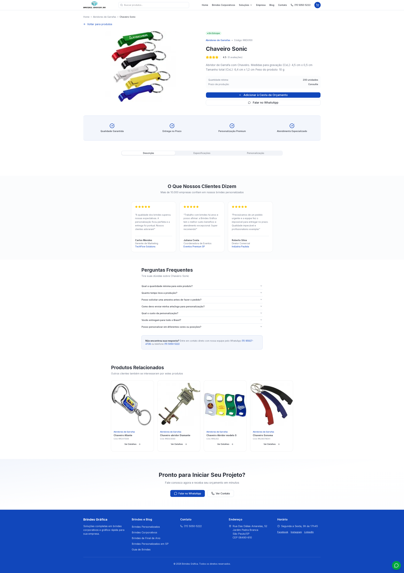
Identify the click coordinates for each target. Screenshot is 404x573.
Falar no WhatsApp (265, 102)
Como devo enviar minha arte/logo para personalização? (173, 306)
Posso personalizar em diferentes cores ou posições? (171, 326)
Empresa (261, 5)
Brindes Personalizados (146, 526)
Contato (282, 5)
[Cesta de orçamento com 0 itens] (317, 5)
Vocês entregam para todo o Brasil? (161, 320)
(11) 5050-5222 (302, 5)
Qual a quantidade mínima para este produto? (167, 286)
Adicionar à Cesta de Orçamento (266, 95)
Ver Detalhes (130, 444)
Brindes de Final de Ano (146, 538)
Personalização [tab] (255, 153)
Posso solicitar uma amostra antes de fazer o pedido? (171, 299)
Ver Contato (223, 493)
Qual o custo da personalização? (160, 313)
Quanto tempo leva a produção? (159, 293)
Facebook (282, 532)
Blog (271, 5)
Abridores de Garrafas (104, 16)
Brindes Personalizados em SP (150, 543)
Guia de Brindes (141, 549)
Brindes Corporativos (223, 5)
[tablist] (202, 153)
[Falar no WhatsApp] (396, 565)
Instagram (296, 532)
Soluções (244, 5)
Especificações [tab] (201, 153)
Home (205, 5)
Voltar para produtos (99, 24)
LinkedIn (309, 532)
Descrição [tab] (148, 153)
